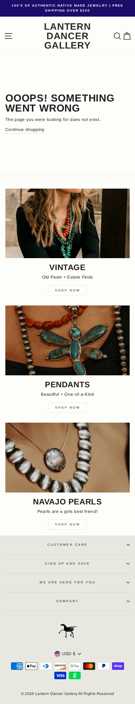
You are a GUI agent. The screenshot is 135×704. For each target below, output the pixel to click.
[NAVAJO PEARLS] (67, 458)
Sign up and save (67, 563)
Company (67, 601)
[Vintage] (67, 223)
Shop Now (67, 290)
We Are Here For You (67, 582)
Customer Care (67, 544)
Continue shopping (25, 129)
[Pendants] (67, 340)
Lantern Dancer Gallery (67, 36)
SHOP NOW (67, 524)
